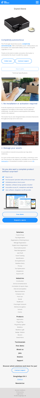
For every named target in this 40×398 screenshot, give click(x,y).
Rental (20, 299)
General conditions (20, 390)
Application (4, 161)
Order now (8, 61)
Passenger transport (20, 304)
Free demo (20, 214)
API (33, 161)
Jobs (20, 353)
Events (20, 312)
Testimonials (20, 342)
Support (20, 360)
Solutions (20, 232)
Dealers (20, 357)
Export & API (20, 273)
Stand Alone (20, 337)
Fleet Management (19, 250)
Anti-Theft (20, 253)
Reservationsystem (20, 248)
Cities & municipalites (20, 289)
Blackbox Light (20, 330)
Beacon (20, 335)
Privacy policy (20, 392)
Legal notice (20, 393)
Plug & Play (20, 322)
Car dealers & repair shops (20, 286)
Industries (20, 278)
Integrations (20, 271)
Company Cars (20, 294)
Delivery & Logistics (20, 307)
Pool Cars (20, 296)
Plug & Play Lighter (20, 324)
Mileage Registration (20, 243)
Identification (20, 258)
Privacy (20, 266)
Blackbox (20, 327)
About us (20, 349)
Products (20, 317)
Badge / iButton (20, 332)
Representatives (20, 291)
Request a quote (20, 220)
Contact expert (23, 61)
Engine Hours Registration (20, 245)
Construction (20, 281)
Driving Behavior (20, 261)
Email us (20, 379)
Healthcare (20, 302)
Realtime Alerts (20, 263)
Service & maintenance (20, 283)
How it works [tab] (20, 69)
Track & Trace (20, 235)
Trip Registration (20, 237)
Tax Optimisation (20, 268)
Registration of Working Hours (20, 240)
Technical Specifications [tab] (20, 73)
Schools (20, 309)
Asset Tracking (20, 255)
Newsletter (20, 383)
